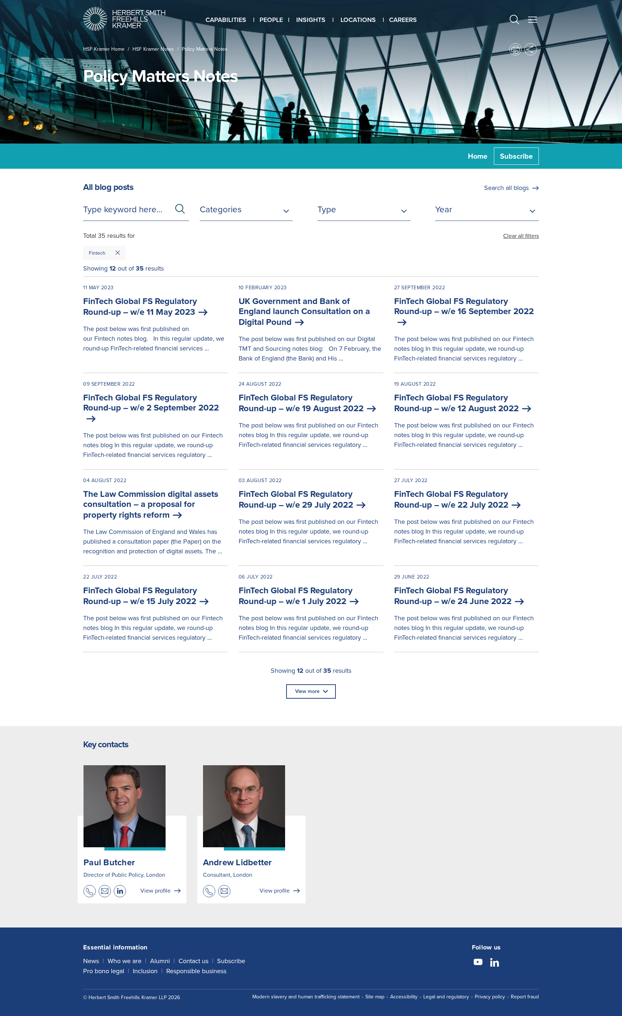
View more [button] (307, 691)
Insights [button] (310, 19)
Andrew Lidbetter (237, 862)
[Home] (133, 18)
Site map (374, 997)
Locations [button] (358, 19)
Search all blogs (506, 187)
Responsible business (196, 971)
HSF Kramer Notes (153, 49)
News (91, 961)
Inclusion (145, 971)
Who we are (124, 961)
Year (443, 209)
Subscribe (516, 156)
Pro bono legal (103, 971)
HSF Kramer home (104, 49)
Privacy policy (490, 997)
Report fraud (525, 997)
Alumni (160, 961)
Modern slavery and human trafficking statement (306, 997)
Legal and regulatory (446, 997)
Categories (221, 209)
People (271, 19)
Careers (403, 19)
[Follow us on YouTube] (478, 963)
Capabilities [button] (226, 19)
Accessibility (404, 997)
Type (326, 209)
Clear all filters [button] (521, 236)
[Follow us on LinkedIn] (494, 963)
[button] (514, 21)
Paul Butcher (109, 862)
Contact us (193, 961)
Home (477, 156)
